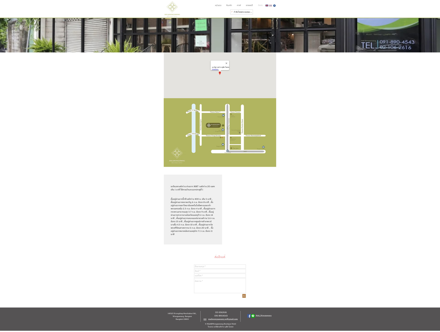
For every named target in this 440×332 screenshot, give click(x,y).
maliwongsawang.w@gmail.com (223, 319)
